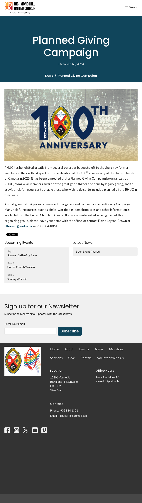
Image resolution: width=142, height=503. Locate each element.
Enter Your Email (14, 323)
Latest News (83, 242)
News (49, 76)
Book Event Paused (88, 251)
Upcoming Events (18, 242)
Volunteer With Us (110, 358)
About (69, 349)
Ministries (116, 349)
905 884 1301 (69, 410)
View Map (56, 390)
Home (54, 349)
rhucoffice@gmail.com (73, 415)
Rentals (86, 358)
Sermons (56, 358)
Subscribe (70, 331)
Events (84, 349)
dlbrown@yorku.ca (18, 226)
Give (71, 358)
